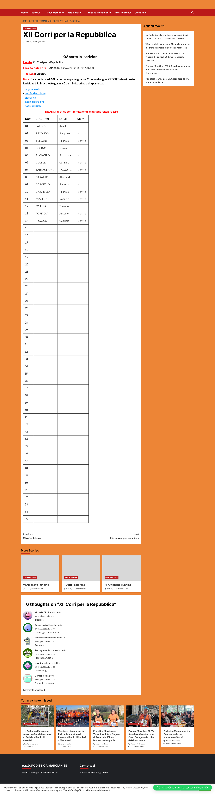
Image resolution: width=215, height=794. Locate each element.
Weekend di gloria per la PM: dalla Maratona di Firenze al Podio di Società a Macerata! (168, 46)
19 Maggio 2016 (39, 42)
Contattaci (140, 12)
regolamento (33, 89)
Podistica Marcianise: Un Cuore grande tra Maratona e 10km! (167, 80)
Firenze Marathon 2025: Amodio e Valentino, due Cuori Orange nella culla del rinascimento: (168, 69)
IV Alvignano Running (118, 584)
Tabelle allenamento (99, 12)
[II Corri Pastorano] (81, 568)
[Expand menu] (41, 13)
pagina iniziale (33, 106)
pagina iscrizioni (34, 101)
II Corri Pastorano (74, 584)
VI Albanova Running (36, 584)
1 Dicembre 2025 (67, 747)
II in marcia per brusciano (124, 536)
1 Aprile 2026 (30, 747)
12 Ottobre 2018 (38, 589)
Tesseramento (55, 12)
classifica (30, 97)
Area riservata (123, 12)
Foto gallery (74, 12)
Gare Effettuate (30, 28)
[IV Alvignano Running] (121, 568)
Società (35, 12)
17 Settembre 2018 (80, 589)
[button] (182, 787)
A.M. (27, 42)
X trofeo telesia (32, 536)
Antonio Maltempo (32, 744)
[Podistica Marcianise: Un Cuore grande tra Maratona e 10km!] (177, 716)
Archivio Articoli (30, 724)
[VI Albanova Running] (40, 568)
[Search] (192, 12)
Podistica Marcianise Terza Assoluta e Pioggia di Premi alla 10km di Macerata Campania (165, 57)
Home (24, 12)
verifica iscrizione (35, 93)
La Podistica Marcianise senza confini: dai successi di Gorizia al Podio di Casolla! (167, 37)
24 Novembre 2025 (173, 744)
